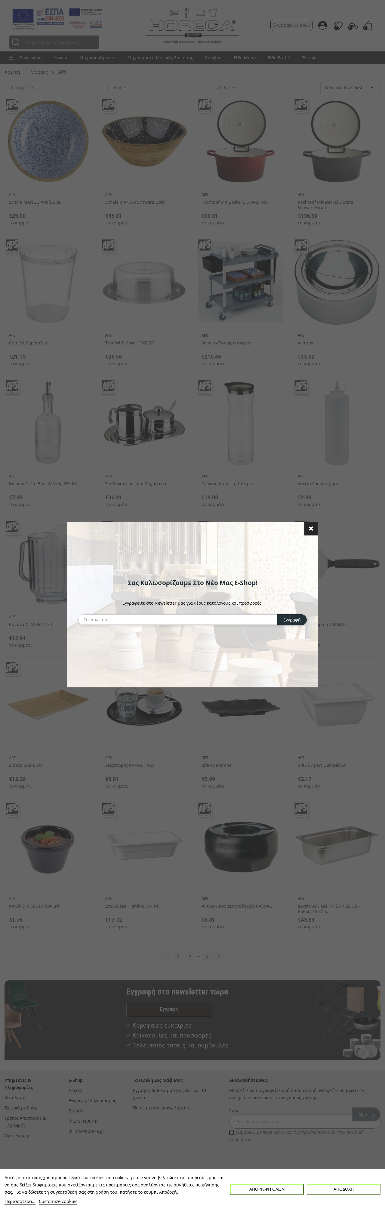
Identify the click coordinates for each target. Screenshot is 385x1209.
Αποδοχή (344, 1189)
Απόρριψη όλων (267, 1189)
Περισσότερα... (20, 1201)
